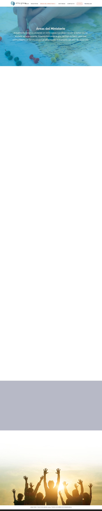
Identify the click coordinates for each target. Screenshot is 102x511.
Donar (79, 3)
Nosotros (34, 3)
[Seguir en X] (57, 473)
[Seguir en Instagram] (51, 473)
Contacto (70, 3)
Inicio (27, 3)
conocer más (22, 138)
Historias (61, 3)
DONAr (50, 411)
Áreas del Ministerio (47, 3)
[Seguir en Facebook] (45, 473)
